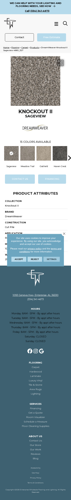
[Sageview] (11, 153)
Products (34, 47)
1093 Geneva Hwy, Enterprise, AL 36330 (35, 295)
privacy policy (35, 248)
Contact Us (20, 178)
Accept (19, 259)
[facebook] (30, 351)
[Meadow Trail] (27, 153)
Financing (52, 178)
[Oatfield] (44, 153)
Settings (51, 259)
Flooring (15, 47)
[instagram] (36, 351)
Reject (35, 259)
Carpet (24, 47)
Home (6, 47)
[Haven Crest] (60, 153)
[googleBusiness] (41, 351)
